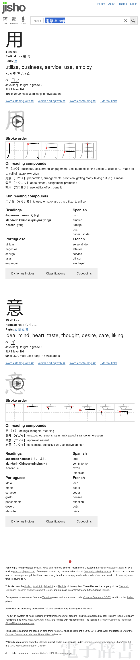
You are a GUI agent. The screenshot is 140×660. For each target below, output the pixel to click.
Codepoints (84, 273)
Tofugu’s (48, 608)
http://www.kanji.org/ (38, 619)
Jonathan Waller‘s (39, 653)
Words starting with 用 (19, 101)
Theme (123, 3)
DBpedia (42, 642)
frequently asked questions (97, 571)
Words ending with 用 (51, 101)
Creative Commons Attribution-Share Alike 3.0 (29, 634)
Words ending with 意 (51, 363)
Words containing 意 (82, 363)
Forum (101, 3)
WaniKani (87, 608)
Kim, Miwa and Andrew (49, 567)
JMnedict (48, 586)
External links (108, 101)
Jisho (14, 8)
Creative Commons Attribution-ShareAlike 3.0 (107, 642)
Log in (133, 3)
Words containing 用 (82, 101)
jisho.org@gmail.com (24, 571)
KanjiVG (58, 630)
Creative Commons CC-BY (97, 597)
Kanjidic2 (37, 586)
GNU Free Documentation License (28, 645)
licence (105, 590)
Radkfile (62, 586)
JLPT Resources (57, 653)
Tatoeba (46, 597)
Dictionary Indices (22, 273)
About (111, 3)
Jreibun (130, 597)
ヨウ (15, 79)
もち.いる (21, 73)
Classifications (55, 273)
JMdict (27, 586)
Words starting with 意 (19, 363)
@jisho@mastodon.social (111, 567)
